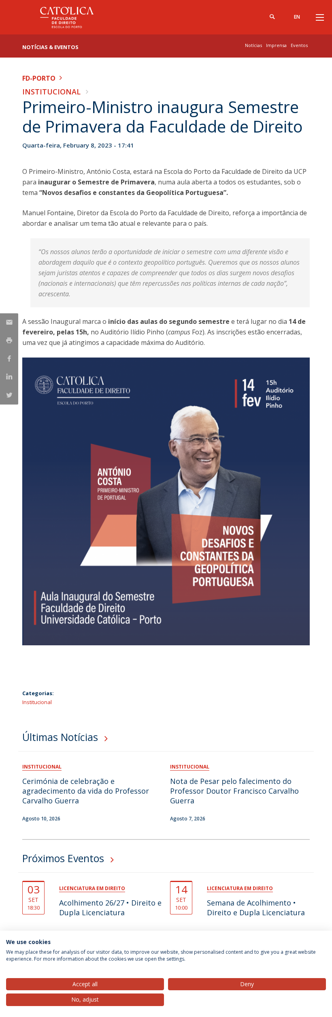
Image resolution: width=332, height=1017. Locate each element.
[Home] (72, 17)
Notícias (253, 45)
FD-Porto (38, 78)
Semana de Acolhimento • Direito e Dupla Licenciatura (256, 907)
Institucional (51, 91)
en (297, 16)
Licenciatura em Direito (92, 888)
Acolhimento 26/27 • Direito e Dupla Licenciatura (110, 907)
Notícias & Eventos (50, 47)
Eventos (299, 45)
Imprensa (276, 45)
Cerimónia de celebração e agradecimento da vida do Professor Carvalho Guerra (85, 790)
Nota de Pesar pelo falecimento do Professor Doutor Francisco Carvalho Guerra (234, 790)
